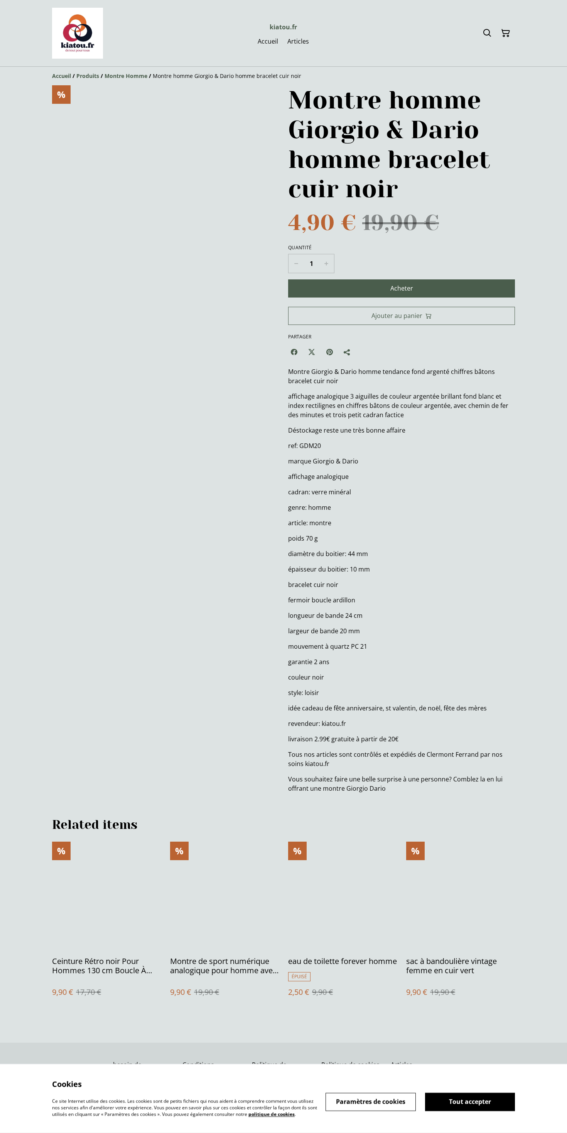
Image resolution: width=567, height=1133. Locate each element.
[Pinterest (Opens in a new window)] (329, 352)
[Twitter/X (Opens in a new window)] (311, 352)
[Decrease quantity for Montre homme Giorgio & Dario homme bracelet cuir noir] (296, 263)
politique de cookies (271, 1114)
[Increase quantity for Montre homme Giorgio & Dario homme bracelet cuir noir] (326, 263)
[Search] (487, 33)
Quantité (300, 247)
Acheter (401, 288)
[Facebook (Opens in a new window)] (294, 352)
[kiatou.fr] (77, 33)
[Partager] (347, 352)
